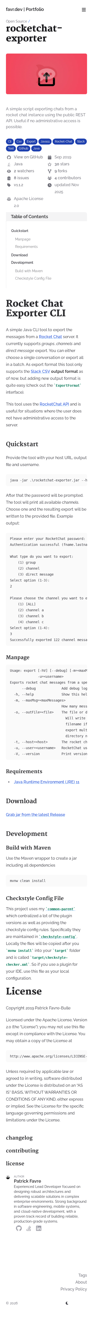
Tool (11, 148)
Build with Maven (29, 271)
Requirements (26, 247)
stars (62, 164)
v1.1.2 (18, 184)
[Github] (19, 1228)
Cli (9, 141)
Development (22, 262)
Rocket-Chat (63, 141)
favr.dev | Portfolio (25, 9)
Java (36, 148)
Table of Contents (29, 216)
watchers (24, 171)
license (15, 1164)
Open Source (16, 21)
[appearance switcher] (67, 1303)
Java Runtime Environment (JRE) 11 (46, 782)
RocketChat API (54, 404)
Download (19, 255)
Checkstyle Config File (33, 278)
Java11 (45, 141)
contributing (22, 1151)
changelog (19, 1138)
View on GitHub (28, 157)
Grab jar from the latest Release (35, 814)
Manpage (23, 239)
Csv (19, 141)
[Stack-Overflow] (29, 1228)
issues (21, 178)
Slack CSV (40, 371)
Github (23, 148)
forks (61, 171)
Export (31, 141)
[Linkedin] (39, 1228)
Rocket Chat (50, 336)
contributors (68, 178)
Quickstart (19, 231)
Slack (81, 141)
